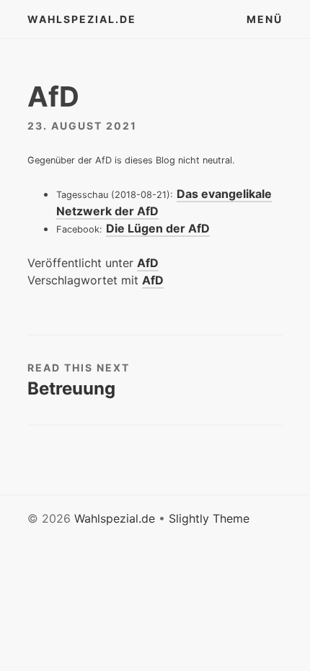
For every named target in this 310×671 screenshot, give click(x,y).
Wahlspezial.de (81, 19)
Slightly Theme (209, 518)
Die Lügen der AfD (158, 228)
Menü (265, 19)
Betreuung (71, 388)
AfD (148, 263)
